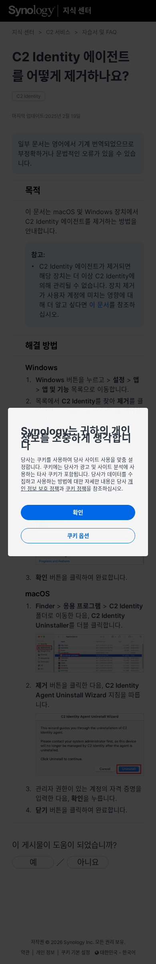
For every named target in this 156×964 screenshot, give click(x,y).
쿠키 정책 (76, 488)
